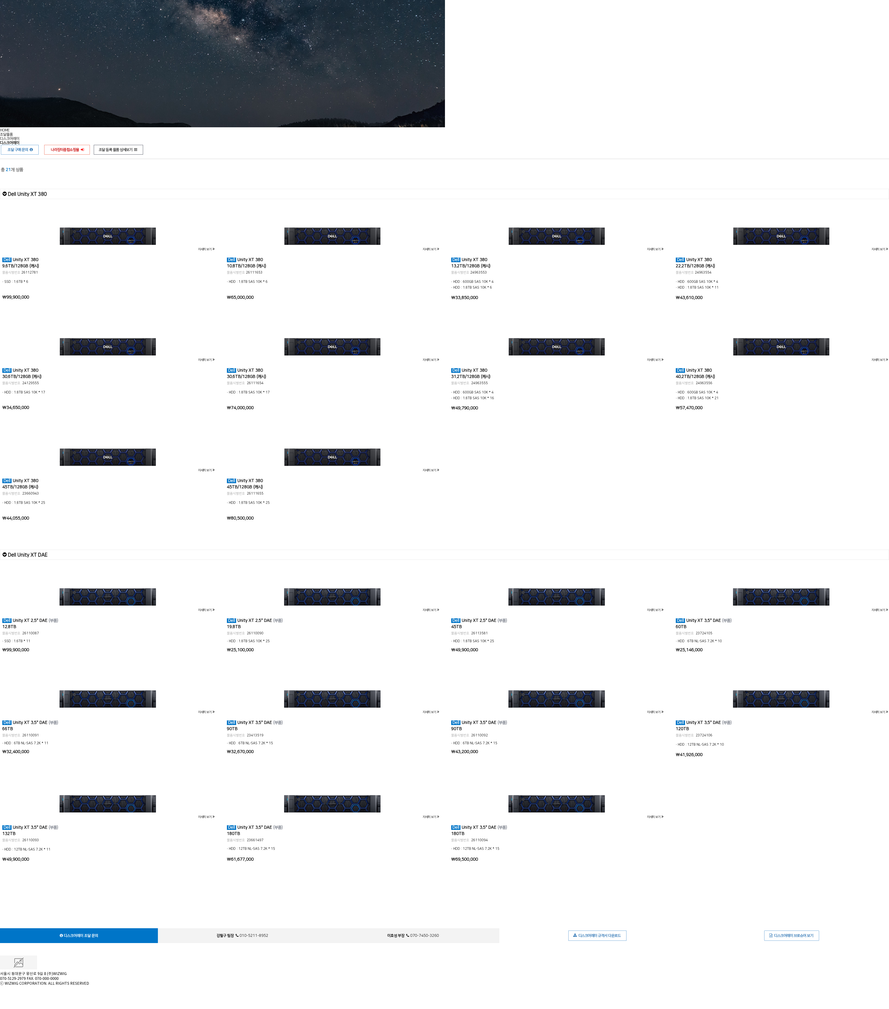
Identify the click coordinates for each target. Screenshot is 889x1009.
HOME (5, 130)
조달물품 (6, 134)
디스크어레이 (9, 139)
